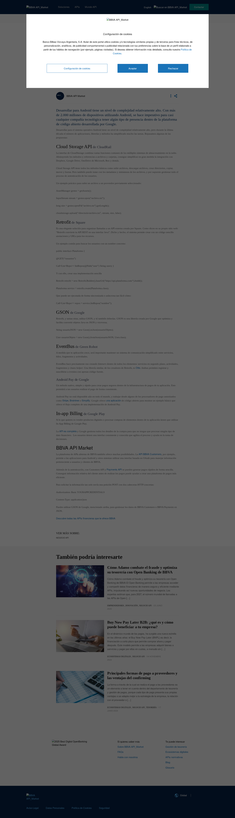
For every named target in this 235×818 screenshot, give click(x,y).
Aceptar (133, 68)
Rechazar (173, 68)
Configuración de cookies (77, 68)
